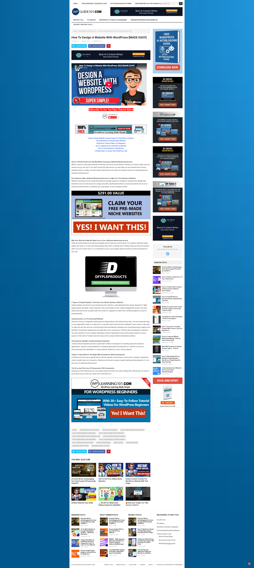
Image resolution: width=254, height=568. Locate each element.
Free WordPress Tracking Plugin (94, 3)
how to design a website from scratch (132, 430)
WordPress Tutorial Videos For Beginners (111, 143)
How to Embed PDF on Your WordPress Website (116, 530)
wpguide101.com (89, 564)
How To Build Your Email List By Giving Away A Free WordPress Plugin (145, 530)
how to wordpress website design (82, 442)
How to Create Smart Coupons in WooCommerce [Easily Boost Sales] (172, 288)
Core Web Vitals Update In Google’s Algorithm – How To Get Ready (117, 551)
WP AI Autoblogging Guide (167, 543)
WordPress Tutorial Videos (87, 31)
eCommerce (106, 355)
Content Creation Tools (82, 24)
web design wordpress (103, 442)
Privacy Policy (121, 564)
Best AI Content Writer (166, 536)
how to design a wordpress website (114, 436)
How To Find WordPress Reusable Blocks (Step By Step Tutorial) (172, 298)
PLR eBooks (91, 20)
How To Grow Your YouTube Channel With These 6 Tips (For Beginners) (172, 328)
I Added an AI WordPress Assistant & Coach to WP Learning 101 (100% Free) (146, 541)
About (151, 564)
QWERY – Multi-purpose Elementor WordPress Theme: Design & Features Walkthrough (117, 541)
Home (75, 3)
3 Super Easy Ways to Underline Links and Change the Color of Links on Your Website (88, 542)
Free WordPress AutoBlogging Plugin (149, 3)
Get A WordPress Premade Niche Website (111, 141)
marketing (100, 333)
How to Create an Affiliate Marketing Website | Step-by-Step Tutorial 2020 (171, 338)
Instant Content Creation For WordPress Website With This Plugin (137, 481)
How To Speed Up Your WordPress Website (111, 146)
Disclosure (132, 564)
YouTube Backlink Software (120, 3)
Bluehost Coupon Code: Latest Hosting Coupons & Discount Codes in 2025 (172, 308)
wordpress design (131, 442)
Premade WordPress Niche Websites (144, 20)
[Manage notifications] (249, 563)
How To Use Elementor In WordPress (111, 148)
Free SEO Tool (78, 20)
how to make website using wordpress (84, 439)
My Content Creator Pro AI (167, 540)
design (74, 430)
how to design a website (110, 430)
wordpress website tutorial (100, 445)
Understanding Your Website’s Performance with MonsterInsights (172, 370)
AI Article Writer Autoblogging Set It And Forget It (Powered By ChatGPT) (83, 481)
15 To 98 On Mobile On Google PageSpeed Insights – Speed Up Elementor (88, 531)
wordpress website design (80, 445)
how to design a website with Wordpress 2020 (86, 436)
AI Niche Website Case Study (82, 503)
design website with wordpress (89, 430)
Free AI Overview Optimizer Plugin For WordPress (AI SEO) (144, 551)
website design (118, 442)
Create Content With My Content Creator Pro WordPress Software (111, 138)
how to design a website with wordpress (111, 433)
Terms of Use (108, 564)
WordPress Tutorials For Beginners (113, 20)
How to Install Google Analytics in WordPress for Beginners (88, 552)
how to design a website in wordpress (83, 433)
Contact (142, 564)
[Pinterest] (109, 46)
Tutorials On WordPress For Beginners (169, 564)
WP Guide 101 (75, 41)
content (122, 308)
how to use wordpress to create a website (112, 439)
